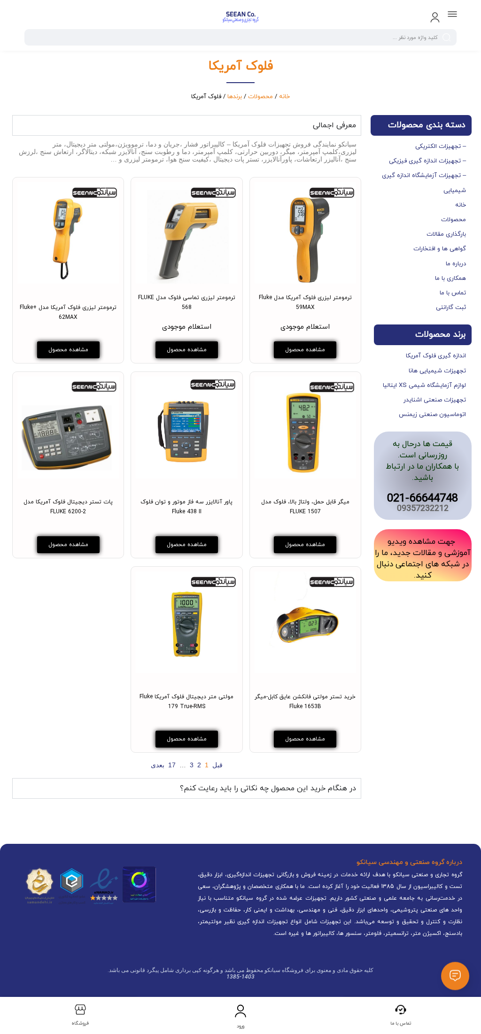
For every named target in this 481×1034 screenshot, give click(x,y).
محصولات (260, 97)
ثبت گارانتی (451, 307)
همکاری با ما (450, 278)
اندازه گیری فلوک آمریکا (436, 356)
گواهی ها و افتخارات (439, 249)
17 (172, 765)
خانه (284, 97)
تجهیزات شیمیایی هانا (437, 371)
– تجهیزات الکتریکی (440, 146)
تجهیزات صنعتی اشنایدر (434, 400)
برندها (234, 97)
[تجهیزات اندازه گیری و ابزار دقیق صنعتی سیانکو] (240, 18)
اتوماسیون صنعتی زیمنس (432, 414)
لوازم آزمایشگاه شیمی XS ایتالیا (424, 385)
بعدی (157, 765)
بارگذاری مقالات (446, 234)
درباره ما (456, 264)
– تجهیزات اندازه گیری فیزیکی (427, 161)
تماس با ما (453, 293)
